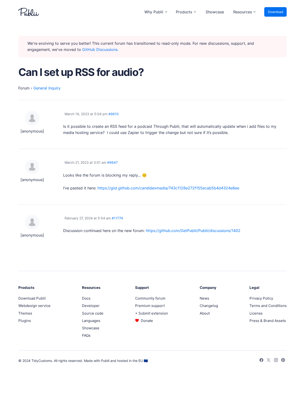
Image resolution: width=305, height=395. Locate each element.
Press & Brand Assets (267, 320)
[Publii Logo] (28, 12)
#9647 (112, 162)
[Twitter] (268, 360)
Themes (25, 313)
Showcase (215, 12)
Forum (24, 88)
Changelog (209, 305)
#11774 (117, 218)
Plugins (24, 320)
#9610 (113, 114)
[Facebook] (261, 360)
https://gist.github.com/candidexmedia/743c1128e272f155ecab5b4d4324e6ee (168, 188)
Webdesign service (34, 305)
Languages (91, 320)
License (256, 313)
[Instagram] (276, 360)
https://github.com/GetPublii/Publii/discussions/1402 (193, 230)
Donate (147, 320)
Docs (86, 298)
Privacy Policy (261, 298)
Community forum (150, 298)
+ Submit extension (151, 313)
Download (275, 12)
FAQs (86, 335)
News (204, 298)
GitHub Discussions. (100, 49)
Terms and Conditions (268, 305)
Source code (92, 313)
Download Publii (32, 298)
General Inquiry (47, 88)
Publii (105, 361)
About (205, 313)
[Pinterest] (283, 360)
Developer (91, 305)
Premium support (150, 305)
